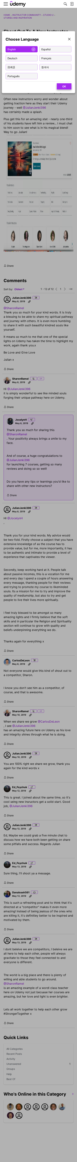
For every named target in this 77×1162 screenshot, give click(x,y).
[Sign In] (72, 4)
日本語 (11, 67)
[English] (18, 4)
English (12, 49)
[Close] (69, 39)
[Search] (65, 4)
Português (14, 76)
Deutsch (12, 58)
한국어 (45, 67)
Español (45, 49)
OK (64, 86)
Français (46, 58)
